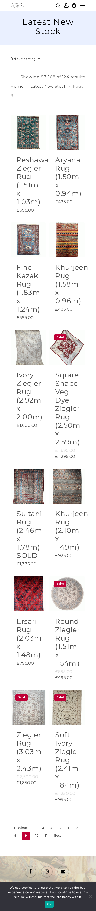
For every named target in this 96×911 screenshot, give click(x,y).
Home (17, 86)
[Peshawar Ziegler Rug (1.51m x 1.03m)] (28, 132)
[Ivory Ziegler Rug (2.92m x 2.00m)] (28, 347)
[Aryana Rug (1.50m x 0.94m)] (67, 132)
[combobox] (26, 59)
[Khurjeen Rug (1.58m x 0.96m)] (67, 239)
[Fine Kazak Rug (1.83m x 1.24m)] (28, 239)
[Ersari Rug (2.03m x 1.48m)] (28, 593)
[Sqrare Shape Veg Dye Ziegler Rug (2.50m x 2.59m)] (67, 347)
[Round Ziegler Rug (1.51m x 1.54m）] (67, 593)
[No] (90, 896)
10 (36, 835)
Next (57, 835)
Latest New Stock (48, 86)
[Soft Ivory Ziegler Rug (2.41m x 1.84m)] (67, 707)
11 (46, 835)
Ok (49, 904)
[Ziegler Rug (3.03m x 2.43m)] (28, 707)
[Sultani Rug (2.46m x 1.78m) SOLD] (28, 486)
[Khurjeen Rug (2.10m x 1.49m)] (67, 486)
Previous (21, 827)
